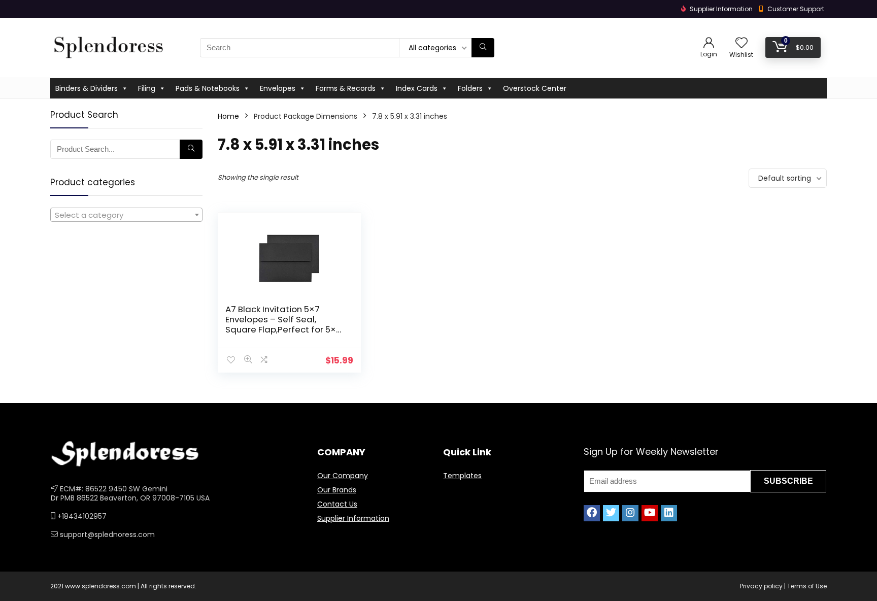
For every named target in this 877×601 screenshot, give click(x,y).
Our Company (342, 476)
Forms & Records (346, 88)
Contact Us (337, 504)
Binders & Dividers (86, 88)
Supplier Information (353, 518)
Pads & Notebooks (208, 88)
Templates (462, 476)
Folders (470, 88)
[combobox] (126, 215)
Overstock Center (534, 88)
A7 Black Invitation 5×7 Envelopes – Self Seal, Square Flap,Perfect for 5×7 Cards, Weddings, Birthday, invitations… (283, 329)
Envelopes (277, 88)
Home (228, 116)
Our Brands (336, 490)
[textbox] (126, 215)
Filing (146, 88)
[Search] (482, 47)
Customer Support (795, 9)
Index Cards (416, 88)
